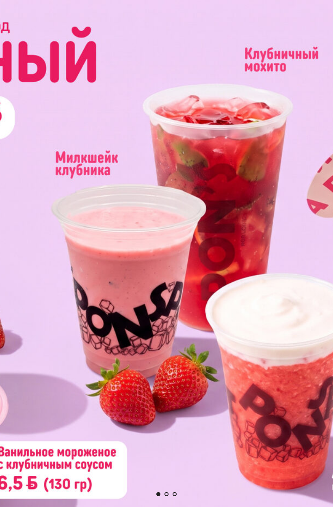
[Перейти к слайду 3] (175, 494)
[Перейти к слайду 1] (158, 494)
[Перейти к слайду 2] (166, 494)
